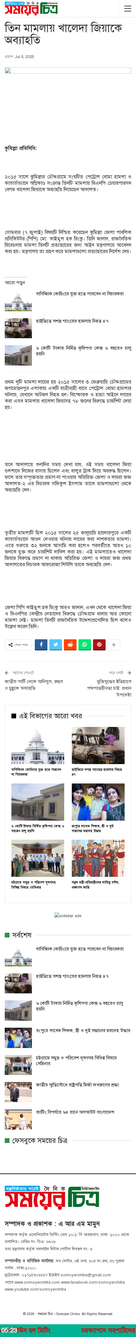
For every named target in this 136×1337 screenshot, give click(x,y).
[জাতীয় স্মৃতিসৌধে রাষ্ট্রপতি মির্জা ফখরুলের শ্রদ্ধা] (18, 1092)
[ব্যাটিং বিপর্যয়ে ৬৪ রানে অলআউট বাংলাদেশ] (18, 1119)
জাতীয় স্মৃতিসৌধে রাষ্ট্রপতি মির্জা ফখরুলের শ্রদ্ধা (77, 1085)
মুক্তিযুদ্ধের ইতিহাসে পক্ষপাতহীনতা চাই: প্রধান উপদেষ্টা (109, 688)
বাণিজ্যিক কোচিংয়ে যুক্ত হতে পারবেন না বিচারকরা (80, 294)
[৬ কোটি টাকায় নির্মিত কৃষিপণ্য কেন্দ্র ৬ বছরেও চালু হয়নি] (18, 355)
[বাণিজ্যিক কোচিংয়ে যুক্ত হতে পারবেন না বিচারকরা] (18, 301)
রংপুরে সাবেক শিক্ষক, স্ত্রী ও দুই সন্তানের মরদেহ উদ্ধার (83, 1030)
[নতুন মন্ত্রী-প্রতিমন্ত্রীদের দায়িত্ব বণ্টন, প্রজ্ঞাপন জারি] (98, 858)
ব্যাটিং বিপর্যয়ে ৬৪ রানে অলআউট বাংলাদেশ (75, 1112)
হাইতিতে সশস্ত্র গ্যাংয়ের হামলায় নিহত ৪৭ (72, 321)
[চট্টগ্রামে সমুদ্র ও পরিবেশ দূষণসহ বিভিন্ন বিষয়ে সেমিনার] (37, 858)
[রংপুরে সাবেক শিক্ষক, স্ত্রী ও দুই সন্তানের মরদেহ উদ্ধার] (98, 802)
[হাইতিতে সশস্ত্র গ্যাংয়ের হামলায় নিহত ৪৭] (18, 328)
